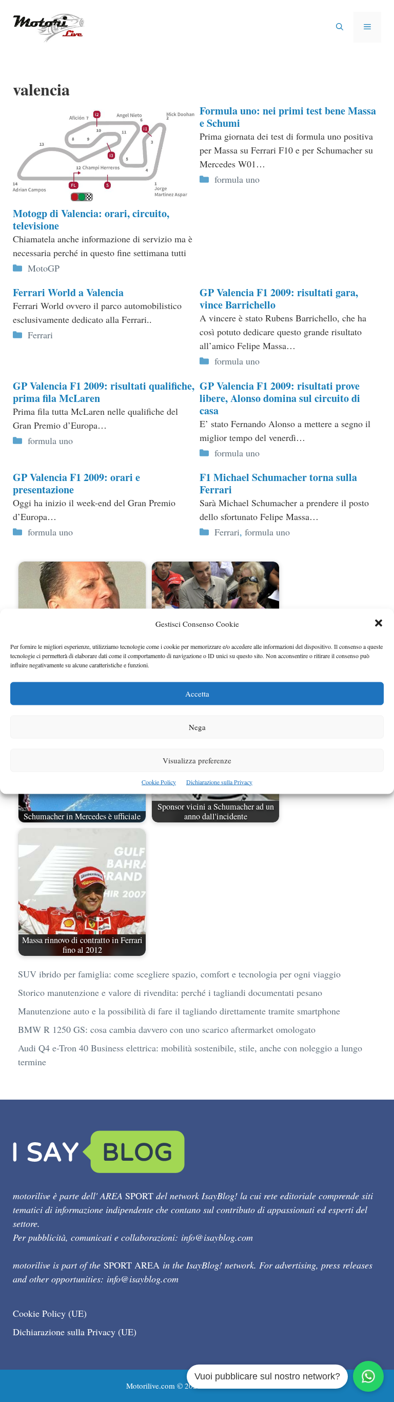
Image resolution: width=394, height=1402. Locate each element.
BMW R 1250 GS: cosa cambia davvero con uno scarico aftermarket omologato (167, 1029)
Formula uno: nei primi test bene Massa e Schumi (288, 116)
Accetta (197, 693)
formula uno (237, 179)
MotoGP (44, 268)
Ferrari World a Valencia (68, 292)
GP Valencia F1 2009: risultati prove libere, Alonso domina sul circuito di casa (280, 398)
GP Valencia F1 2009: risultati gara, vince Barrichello (279, 298)
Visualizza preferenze (197, 760)
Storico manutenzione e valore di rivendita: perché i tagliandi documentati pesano (170, 992)
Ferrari (40, 335)
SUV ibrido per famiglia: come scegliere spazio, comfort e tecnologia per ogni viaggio (179, 974)
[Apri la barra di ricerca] (339, 27)
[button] (378, 623)
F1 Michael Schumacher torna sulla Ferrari (278, 483)
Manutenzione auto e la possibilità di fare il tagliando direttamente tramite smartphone (179, 1011)
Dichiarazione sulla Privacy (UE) (74, 1332)
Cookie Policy (159, 781)
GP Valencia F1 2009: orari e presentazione (76, 483)
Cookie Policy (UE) (50, 1313)
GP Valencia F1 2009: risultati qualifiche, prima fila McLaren (103, 392)
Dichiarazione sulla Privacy (219, 781)
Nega (197, 726)
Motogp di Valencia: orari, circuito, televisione (91, 219)
